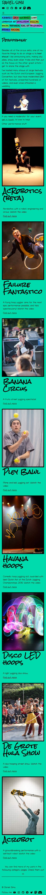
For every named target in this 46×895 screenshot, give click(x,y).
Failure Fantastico (22, 288)
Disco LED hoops (21, 659)
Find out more (10, 216)
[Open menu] (3, 13)
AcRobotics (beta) (22, 194)
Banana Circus (17, 385)
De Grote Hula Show (21, 749)
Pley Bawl (21, 471)
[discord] (28, 8)
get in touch (8, 120)
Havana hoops (15, 562)
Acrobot (18, 839)
